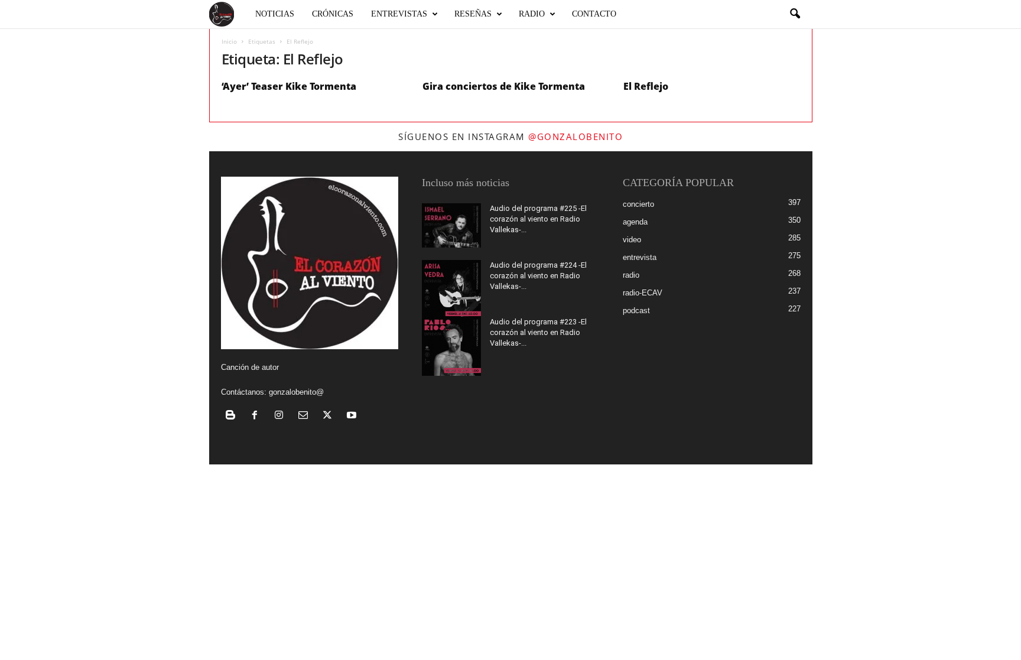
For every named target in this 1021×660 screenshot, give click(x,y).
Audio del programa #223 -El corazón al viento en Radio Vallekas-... (538, 332)
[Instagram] (281, 416)
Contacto (594, 13)
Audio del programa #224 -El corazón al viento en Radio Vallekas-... (538, 276)
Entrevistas (399, 13)
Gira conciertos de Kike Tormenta (503, 86)
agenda (635, 221)
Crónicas (332, 13)
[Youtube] (353, 416)
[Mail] (306, 416)
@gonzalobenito (575, 136)
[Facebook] (257, 416)
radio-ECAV (642, 292)
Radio (532, 13)
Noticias (274, 13)
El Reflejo (645, 86)
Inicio (229, 41)
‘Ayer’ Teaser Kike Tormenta (289, 86)
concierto (638, 204)
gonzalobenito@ (296, 392)
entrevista (639, 257)
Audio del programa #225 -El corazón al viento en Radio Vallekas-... (538, 219)
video (632, 239)
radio (631, 275)
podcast (636, 310)
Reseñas (473, 13)
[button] (795, 14)
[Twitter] (330, 416)
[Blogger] (233, 416)
